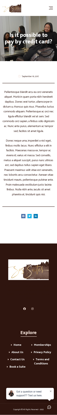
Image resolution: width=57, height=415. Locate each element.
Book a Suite (17, 367)
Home (17, 345)
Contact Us (17, 360)
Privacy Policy (42, 352)
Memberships (42, 345)
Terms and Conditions (41, 362)
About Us (17, 352)
